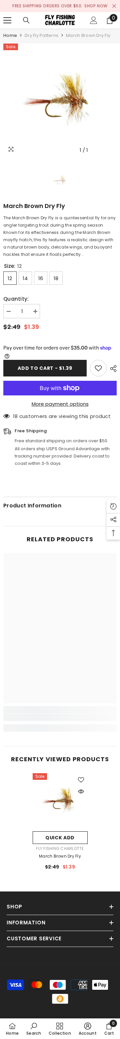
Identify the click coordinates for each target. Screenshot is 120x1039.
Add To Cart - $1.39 (45, 368)
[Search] (26, 20)
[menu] (7, 20)
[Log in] (93, 20)
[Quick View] (81, 791)
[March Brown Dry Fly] (60, 800)
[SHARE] (112, 368)
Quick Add (60, 837)
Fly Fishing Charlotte (60, 848)
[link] (60, 717)
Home (10, 35)
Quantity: (16, 298)
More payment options (60, 403)
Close (114, 6)
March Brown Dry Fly (60, 856)
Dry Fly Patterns (41, 35)
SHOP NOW (96, 6)
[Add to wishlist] (98, 368)
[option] (60, 100)
